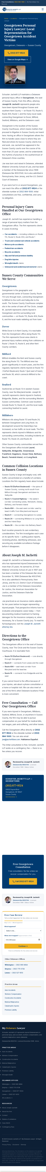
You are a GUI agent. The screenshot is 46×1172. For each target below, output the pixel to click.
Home (6, 18)
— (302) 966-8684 (16, 965)
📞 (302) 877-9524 (16, 53)
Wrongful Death (7, 1075)
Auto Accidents (10, 990)
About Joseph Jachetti (9, 1108)
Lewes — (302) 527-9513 (10, 1094)
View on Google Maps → (17, 59)
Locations (13, 18)
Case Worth (6, 1123)
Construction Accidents (13, 998)
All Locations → (7, 1098)
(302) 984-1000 (19, 2)
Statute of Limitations (9, 1119)
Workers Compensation (13, 994)
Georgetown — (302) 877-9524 (12, 1091)
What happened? (10, 926)
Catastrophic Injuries (12, 1006)
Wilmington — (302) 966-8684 (12, 1084)
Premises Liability (11, 1010)
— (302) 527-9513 (14, 973)
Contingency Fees (8, 1127)
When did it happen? (18, 935)
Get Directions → (11, 797)
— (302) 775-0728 (15, 969)
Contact (4, 1115)
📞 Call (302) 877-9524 (23, 881)
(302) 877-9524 (14, 785)
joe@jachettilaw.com (11, 739)
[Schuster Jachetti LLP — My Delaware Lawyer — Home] (11, 9)
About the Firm (7, 1111)
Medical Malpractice (12, 1002)
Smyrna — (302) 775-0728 (11, 1087)
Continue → (23, 946)
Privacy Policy (6, 1144)
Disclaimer (16, 1144)
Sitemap (23, 1144)
